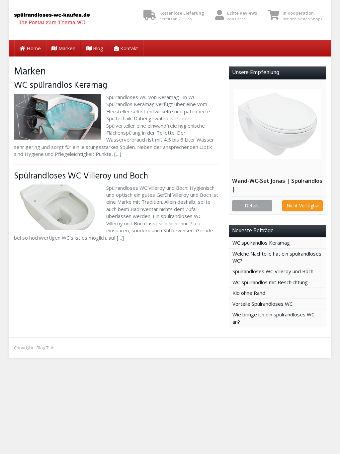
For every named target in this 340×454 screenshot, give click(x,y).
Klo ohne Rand (248, 292)
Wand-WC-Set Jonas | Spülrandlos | (277, 185)
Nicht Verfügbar (303, 205)
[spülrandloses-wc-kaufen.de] (62, 20)
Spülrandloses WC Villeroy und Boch (83, 176)
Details (252, 205)
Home (33, 48)
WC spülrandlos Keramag (60, 85)
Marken (66, 48)
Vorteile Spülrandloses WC (262, 303)
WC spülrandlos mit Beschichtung (270, 282)
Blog (97, 48)
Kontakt (128, 48)
